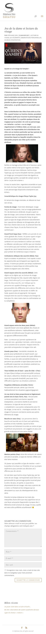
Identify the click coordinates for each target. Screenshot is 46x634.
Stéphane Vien (12, 35)
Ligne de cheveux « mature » (13, 613)
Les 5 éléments (15, 38)
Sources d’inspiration (12, 40)
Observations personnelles (31, 38)
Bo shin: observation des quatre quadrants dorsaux (21, 610)
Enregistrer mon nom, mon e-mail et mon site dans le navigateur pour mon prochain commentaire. (22, 572)
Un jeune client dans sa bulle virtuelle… (17, 607)
